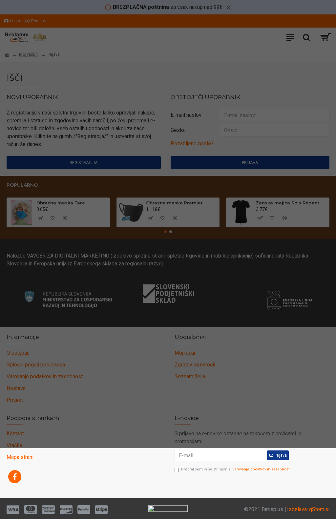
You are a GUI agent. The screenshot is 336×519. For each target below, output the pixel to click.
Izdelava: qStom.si (308, 509)
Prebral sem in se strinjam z (235, 469)
